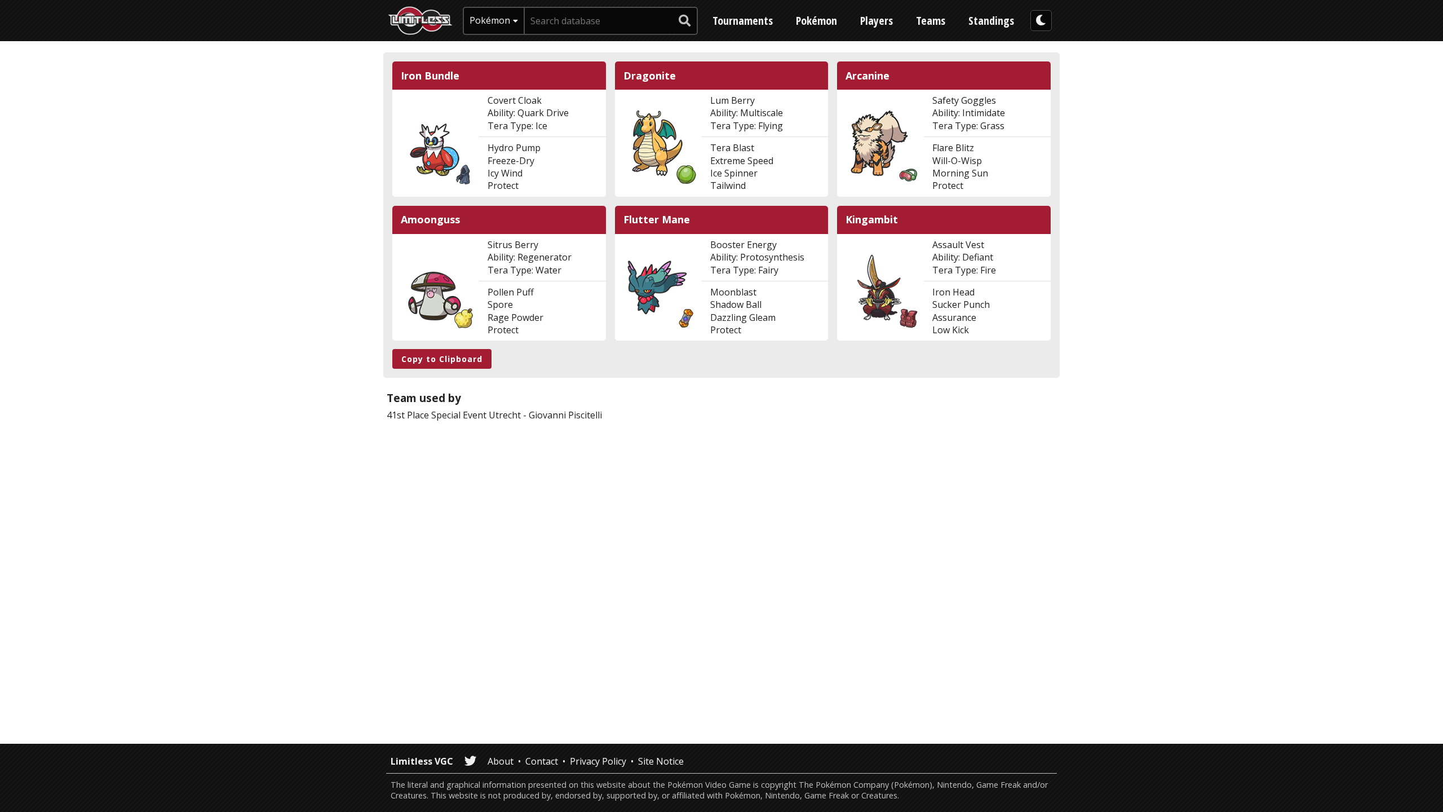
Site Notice (661, 761)
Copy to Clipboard (442, 359)
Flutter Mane (656, 220)
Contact (541, 761)
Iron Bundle (430, 76)
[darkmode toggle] (1041, 20)
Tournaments (742, 20)
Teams (930, 20)
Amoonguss (430, 220)
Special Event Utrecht (476, 415)
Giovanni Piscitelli (565, 415)
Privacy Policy (598, 761)
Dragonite (649, 76)
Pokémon (816, 20)
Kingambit (872, 220)
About (501, 761)
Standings (991, 20)
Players (876, 20)
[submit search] (685, 21)
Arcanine (867, 76)
